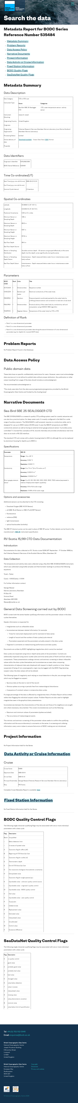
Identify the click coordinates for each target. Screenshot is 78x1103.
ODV (46, 139)
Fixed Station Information (20, 66)
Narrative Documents (18, 54)
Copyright (34, 1064)
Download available (25, 139)
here (38, 790)
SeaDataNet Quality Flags (20, 75)
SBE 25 (17, 532)
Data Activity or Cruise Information (25, 62)
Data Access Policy (17, 50)
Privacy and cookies (37, 1069)
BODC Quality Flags (17, 71)
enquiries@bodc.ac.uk (19, 1035)
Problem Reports (16, 46)
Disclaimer (34, 1066)
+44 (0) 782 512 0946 (16, 1032)
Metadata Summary (17, 41)
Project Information (17, 58)
